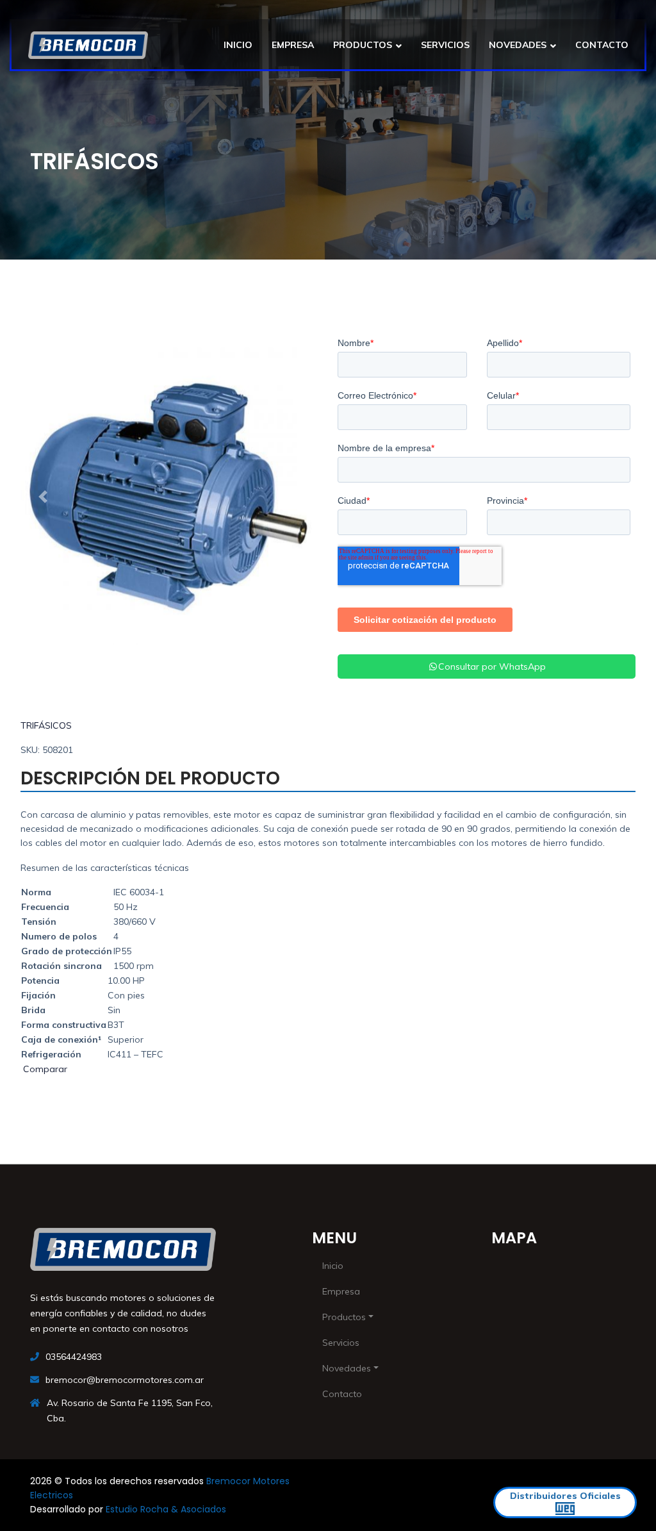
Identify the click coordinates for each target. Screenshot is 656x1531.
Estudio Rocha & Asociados (166, 1509)
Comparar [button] (43, 1069)
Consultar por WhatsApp (492, 666)
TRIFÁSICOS (46, 725)
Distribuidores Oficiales (565, 1496)
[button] (42, 496)
